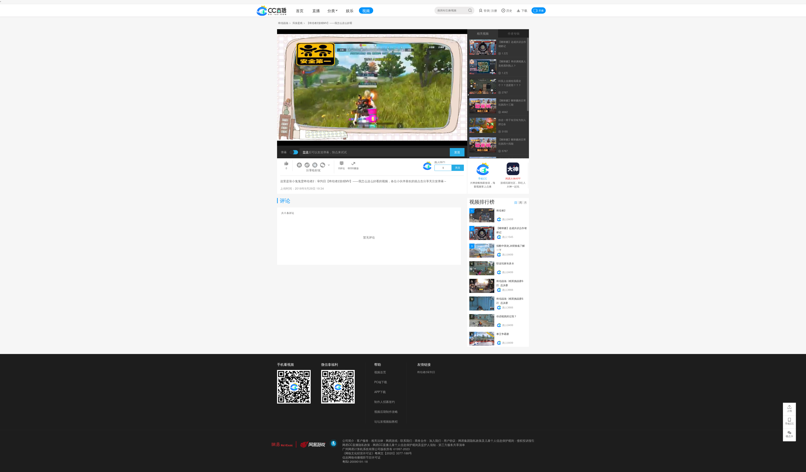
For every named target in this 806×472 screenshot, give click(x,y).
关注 (457, 167)
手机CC (789, 423)
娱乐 (349, 10)
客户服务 (363, 440)
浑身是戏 (297, 23)
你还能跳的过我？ (506, 316)
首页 (300, 10)
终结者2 (500, 210)
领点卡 (789, 436)
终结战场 (283, 23)
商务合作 (421, 440)
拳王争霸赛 (502, 334)
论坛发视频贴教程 (386, 421)
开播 (541, 10)
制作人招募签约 (384, 401)
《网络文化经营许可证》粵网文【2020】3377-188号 (377, 453)
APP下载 (380, 391)
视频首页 (380, 372)
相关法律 (377, 440)
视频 (366, 10)
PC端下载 (380, 381)
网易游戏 (392, 440)
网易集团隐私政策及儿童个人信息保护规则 (486, 440)
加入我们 (435, 440)
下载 (524, 10)
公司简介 (348, 440)
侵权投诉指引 (525, 440)
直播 (316, 10)
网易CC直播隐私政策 (356, 445)
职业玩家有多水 (505, 263)
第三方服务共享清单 (451, 445)
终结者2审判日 (426, 372)
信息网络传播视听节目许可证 (361, 457)
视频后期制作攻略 (386, 411)
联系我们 (406, 440)
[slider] (372, 135)
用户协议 (449, 440)
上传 (789, 410)
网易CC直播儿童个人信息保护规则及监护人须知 (404, 445)
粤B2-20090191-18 (355, 461)
